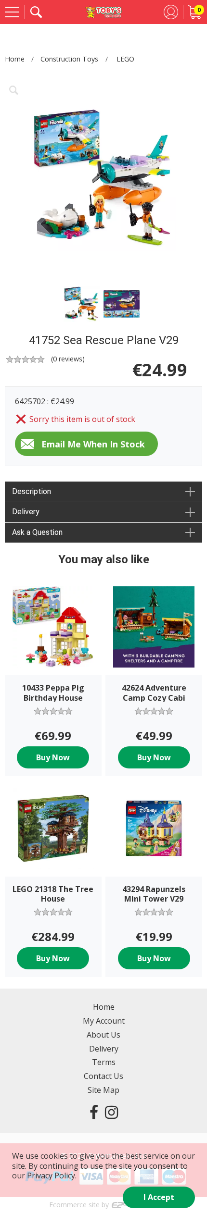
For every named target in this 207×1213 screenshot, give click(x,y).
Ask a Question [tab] (37, 532)
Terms (104, 1062)
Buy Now (53, 757)
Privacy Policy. (52, 1175)
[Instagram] (111, 1112)
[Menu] (12, 12)
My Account (104, 1020)
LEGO (125, 58)
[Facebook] (94, 1112)
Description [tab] (31, 491)
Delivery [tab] (25, 511)
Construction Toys (69, 58)
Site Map (103, 1090)
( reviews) (68, 358)
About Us (103, 1034)
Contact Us (103, 1076)
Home (15, 58)
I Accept (158, 1197)
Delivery (103, 1048)
